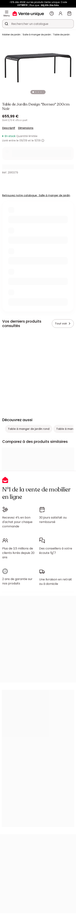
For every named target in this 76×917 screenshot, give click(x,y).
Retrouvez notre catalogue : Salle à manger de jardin (36, 195)
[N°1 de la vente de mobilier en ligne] (28, 13)
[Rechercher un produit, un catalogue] (6, 24)
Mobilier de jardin (10, 34)
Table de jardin (61, 34)
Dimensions (25, 128)
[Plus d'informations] (42, 140)
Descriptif (8, 128)
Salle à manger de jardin (37, 34)
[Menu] (6, 12)
